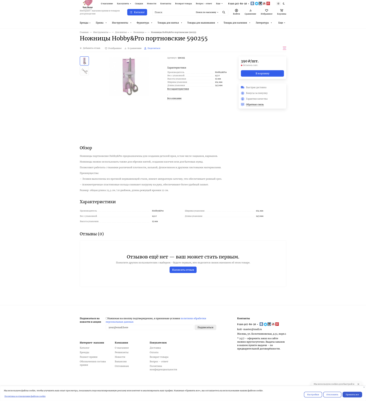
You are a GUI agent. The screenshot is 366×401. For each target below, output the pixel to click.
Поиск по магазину (206, 12)
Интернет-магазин (92, 342)
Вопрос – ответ (159, 361)
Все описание (174, 98)
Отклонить (332, 394)
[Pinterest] (268, 3)
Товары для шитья (168, 22)
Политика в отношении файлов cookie (25, 396)
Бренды (84, 22)
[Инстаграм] (261, 3)
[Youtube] (264, 3)
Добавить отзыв (91, 48)
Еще (218, 3)
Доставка (155, 347)
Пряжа (99, 22)
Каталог (84, 347)
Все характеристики (178, 89)
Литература (262, 22)
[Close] (358, 384)
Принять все (352, 394)
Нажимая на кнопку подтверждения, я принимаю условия (156, 320)
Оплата (154, 352)
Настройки (313, 394)
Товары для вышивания (201, 22)
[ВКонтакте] (253, 3)
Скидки (139, 3)
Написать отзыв (183, 269)
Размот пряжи (89, 356)
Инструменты (120, 22)
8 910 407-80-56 (237, 3)
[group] (129, 98)
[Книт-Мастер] (87, 3)
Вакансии (121, 361)
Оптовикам (122, 366)
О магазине (107, 3)
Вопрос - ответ (204, 3)
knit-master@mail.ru (249, 329)
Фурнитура (143, 22)
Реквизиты (122, 352)
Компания (121, 342)
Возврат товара (183, 3)
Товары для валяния (235, 22)
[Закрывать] (364, 387)
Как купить (123, 3)
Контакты (165, 3)
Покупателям (158, 342)
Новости (151, 3)
